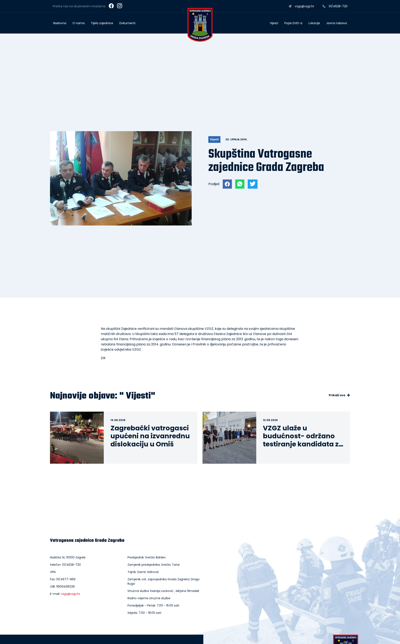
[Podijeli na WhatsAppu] (239, 184)
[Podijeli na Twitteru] (253, 184)
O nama (78, 23)
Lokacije (314, 23)
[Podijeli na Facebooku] (227, 184)
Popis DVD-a (293, 23)
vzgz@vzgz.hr (70, 594)
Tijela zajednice (102, 23)
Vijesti (274, 23)
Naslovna (59, 23)
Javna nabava (336, 23)
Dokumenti (127, 23)
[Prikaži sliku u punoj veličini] (121, 224)
